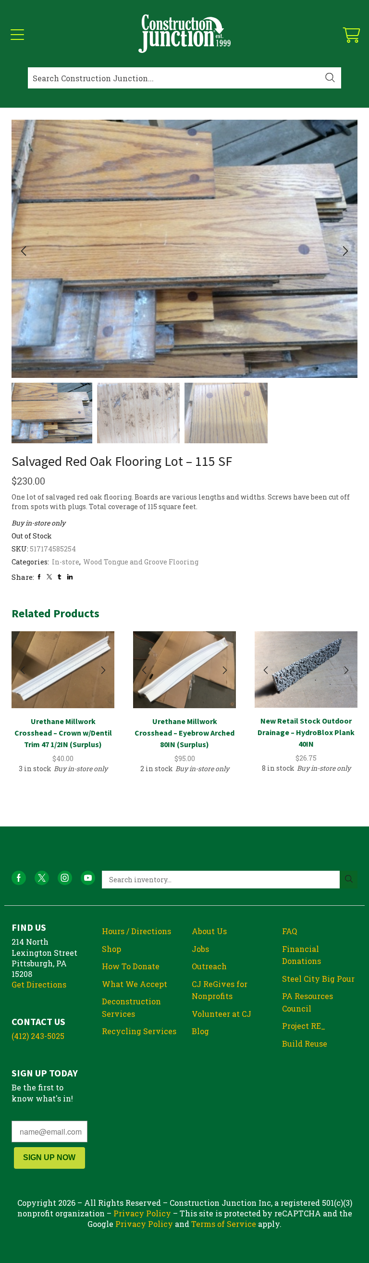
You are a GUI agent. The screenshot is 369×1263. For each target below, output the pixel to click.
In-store (65, 561)
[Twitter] (49, 576)
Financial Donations (301, 955)
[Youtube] (88, 878)
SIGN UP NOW (49, 1157)
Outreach (209, 966)
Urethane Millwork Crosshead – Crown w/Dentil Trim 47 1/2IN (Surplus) (63, 732)
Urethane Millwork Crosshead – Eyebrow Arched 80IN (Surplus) (184, 732)
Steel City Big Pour (318, 979)
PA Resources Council (307, 1002)
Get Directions (39, 984)
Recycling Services (139, 1031)
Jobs (200, 949)
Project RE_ (303, 1026)
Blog (200, 1031)
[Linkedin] (70, 576)
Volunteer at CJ (221, 1014)
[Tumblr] (59, 576)
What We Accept (134, 984)
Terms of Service (223, 1224)
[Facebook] (39, 576)
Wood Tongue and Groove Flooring (140, 561)
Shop (111, 949)
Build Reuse (304, 1043)
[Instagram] (65, 878)
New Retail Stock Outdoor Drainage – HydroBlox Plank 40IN (306, 732)
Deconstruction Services (131, 1007)
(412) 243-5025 (38, 1036)
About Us (209, 931)
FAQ (289, 931)
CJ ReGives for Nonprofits (219, 990)
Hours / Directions (136, 931)
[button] (24, 251)
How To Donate (131, 966)
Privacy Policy (142, 1213)
